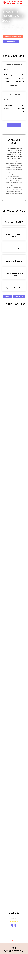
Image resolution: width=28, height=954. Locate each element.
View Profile (14, 85)
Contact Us (19, 296)
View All (7, 296)
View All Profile (14, 125)
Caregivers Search (10, 41)
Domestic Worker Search (13, 36)
